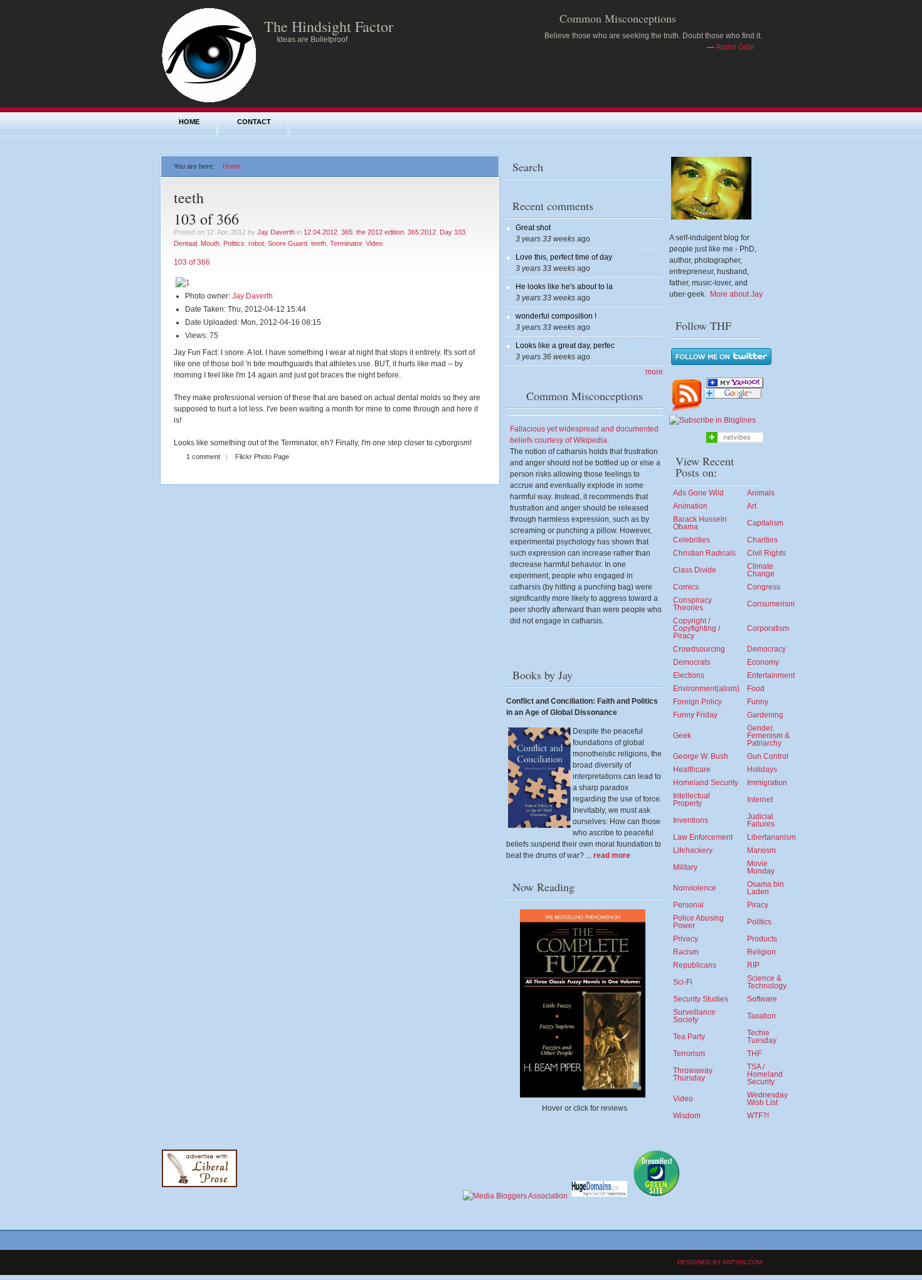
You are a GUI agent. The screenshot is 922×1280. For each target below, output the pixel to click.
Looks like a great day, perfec (565, 345)
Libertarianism (771, 837)
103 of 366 (206, 219)
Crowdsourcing (699, 649)
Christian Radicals (704, 553)
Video (374, 243)
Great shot (533, 227)
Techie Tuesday (761, 1037)
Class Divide (694, 570)
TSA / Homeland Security (765, 1074)
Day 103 (452, 232)
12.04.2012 (320, 232)
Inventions (690, 820)
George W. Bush (700, 756)
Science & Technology (767, 982)
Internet (760, 799)
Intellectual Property (691, 799)
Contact (254, 121)
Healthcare (692, 769)
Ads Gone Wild (698, 493)
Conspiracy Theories (692, 604)
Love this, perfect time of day (564, 257)
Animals (761, 493)
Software (762, 999)
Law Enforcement (703, 837)
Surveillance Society (694, 1016)
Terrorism (689, 1053)
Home (189, 121)
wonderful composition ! (556, 316)
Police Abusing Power (698, 922)
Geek (682, 735)
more (654, 372)
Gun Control (767, 756)
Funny (757, 701)
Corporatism (768, 628)
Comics (686, 587)
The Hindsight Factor (328, 26)
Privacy (685, 938)
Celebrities (691, 540)
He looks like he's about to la (564, 286)
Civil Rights (766, 553)
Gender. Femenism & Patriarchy (768, 736)
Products (762, 938)
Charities (762, 540)
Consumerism (771, 604)
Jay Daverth (276, 232)
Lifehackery (693, 850)
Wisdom (687, 1115)
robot (256, 243)
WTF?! (758, 1115)
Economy (763, 662)
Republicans (694, 965)
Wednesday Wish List (767, 1099)
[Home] (209, 101)
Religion (761, 952)
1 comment (203, 456)
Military (685, 867)
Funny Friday (695, 715)
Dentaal (185, 243)
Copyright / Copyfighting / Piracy (696, 628)
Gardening (765, 715)
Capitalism (765, 523)
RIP (753, 965)
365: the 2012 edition (372, 232)
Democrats (691, 662)
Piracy (757, 905)
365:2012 (422, 232)
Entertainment (771, 675)
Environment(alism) (706, 688)
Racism (686, 952)
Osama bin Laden (765, 888)
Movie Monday (761, 867)
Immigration (767, 782)
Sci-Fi (682, 982)
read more (611, 855)
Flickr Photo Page (262, 456)
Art (751, 506)
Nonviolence (694, 888)
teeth (318, 243)
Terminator (346, 243)
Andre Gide (735, 47)
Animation (690, 506)
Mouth (210, 243)
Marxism (761, 850)
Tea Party (689, 1036)
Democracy (766, 649)
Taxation (761, 1016)
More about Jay (736, 294)
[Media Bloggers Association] (515, 1196)
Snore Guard (287, 243)
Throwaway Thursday (693, 1074)
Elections (688, 675)
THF (754, 1053)
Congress (763, 587)
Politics (234, 243)
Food (756, 688)
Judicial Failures (761, 820)
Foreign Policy (697, 701)
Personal (688, 905)
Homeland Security (705, 782)
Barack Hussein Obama (700, 523)
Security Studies (700, 999)
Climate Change (761, 570)
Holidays (762, 769)
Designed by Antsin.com (719, 1262)
